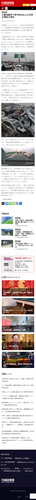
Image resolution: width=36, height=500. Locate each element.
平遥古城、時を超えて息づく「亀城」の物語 (16, 379)
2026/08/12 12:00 (22, 249)
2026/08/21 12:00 (22, 226)
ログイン (33, 5)
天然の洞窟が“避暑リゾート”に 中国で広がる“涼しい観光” (24, 245)
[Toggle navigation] (6, 8)
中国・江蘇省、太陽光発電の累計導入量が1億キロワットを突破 (24, 222)
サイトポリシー (6, 468)
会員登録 (26, 5)
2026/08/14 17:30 (22, 237)
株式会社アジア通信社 (22, 458)
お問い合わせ (29, 471)
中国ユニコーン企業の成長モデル (12, 392)
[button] (33, 8)
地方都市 (4, 12)
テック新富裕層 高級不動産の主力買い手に (16, 385)
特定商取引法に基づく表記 (12, 471)
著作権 (17, 468)
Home (19, 497)
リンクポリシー (28, 468)
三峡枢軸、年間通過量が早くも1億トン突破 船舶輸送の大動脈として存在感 (24, 233)
